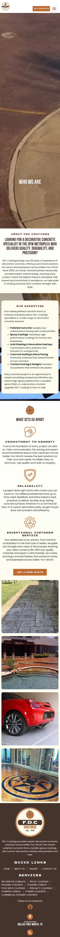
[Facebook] (30, 906)
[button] (54, 8)
